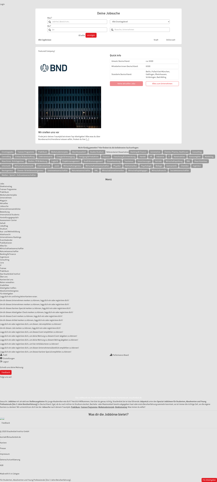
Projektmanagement (71, 161)
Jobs (2, 183)
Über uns (4, 276)
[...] (87, 139)
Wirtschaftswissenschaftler (12, 248)
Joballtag (4, 226)
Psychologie (146, 166)
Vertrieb (158, 161)
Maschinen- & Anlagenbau (13, 161)
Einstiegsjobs (7, 152)
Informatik (6, 166)
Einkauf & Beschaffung (25, 156)
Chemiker (185, 166)
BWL (188, 161)
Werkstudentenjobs (59, 152)
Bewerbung (5, 212)
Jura (2, 262)
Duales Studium (97, 152)
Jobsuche (4, 206)
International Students (9, 214)
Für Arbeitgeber (6, 293)
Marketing (209, 156)
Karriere (3, 442)
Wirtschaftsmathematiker (113, 170)
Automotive (155, 152)
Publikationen (6, 243)
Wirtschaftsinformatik (24, 166)
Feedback (6, 372)
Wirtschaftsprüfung (174, 161)
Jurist (56, 166)
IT (169, 156)
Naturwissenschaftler (81, 170)
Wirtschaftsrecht (159, 170)
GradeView (4, 285)
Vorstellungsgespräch (9, 217)
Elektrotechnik (44, 166)
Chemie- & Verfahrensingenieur (30, 170)
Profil (5, 355)
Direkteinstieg (6, 186)
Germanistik (171, 166)
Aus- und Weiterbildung (10, 231)
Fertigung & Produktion (89, 156)
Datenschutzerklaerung (10, 459)
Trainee (3, 268)
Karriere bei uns (6, 279)
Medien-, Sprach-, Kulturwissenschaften (19, 175)
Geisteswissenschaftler (58, 170)
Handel (143, 156)
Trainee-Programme (26, 152)
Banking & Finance (138, 152)
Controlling (6, 156)
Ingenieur (197, 166)
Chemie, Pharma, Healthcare (176, 152)
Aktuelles (4, 203)
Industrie (160, 156)
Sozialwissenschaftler (179, 170)
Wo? (49, 26)
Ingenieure (4, 257)
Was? (49, 18)
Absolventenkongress (9, 291)
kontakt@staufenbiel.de (10, 437)
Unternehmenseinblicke (10, 209)
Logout (6, 361)
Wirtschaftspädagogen (138, 170)
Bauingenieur (7, 170)
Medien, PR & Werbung (37, 161)
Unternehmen (6, 197)
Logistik (54, 161)
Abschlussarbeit (79, 152)
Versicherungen (144, 161)
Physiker (117, 166)
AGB (1, 465)
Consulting (197, 152)
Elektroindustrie (45, 156)
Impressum (5, 454)
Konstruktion (179, 156)
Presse (3, 448)
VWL (96, 170)
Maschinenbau (200, 161)
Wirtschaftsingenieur (72, 166)
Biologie (159, 166)
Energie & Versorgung (66, 156)
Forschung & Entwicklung (124, 156)
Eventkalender (6, 240)
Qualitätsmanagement (93, 161)
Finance (106, 156)
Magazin (3, 200)
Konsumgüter (195, 156)
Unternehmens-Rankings (10, 237)
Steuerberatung (113, 161)
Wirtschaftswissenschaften (97, 166)
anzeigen (91, 35)
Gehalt (3, 223)
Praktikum (42, 152)
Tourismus (128, 161)
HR (151, 156)
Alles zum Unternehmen (162, 83)
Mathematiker (131, 166)
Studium (3, 229)
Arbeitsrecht (5, 234)
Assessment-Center (8, 220)
